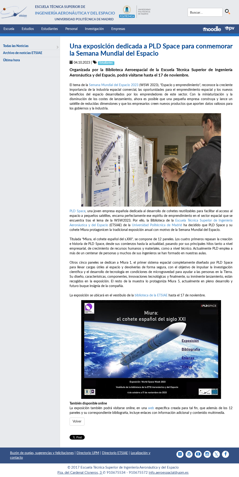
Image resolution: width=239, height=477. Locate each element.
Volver (77, 421)
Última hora (11, 60)
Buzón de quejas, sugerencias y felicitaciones (42, 453)
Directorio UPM (88, 453)
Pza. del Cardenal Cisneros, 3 (80, 472)
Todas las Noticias (15, 46)
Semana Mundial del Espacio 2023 (113, 85)
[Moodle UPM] (214, 29)
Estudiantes (49, 29)
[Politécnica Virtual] (229, 28)
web (151, 408)
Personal (71, 29)
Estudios (28, 29)
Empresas (118, 29)
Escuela (9, 29)
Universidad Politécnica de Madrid (157, 225)
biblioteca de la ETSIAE (151, 295)
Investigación (94, 29)
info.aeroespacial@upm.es (169, 472)
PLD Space (77, 211)
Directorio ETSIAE (115, 453)
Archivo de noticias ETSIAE (22, 53)
